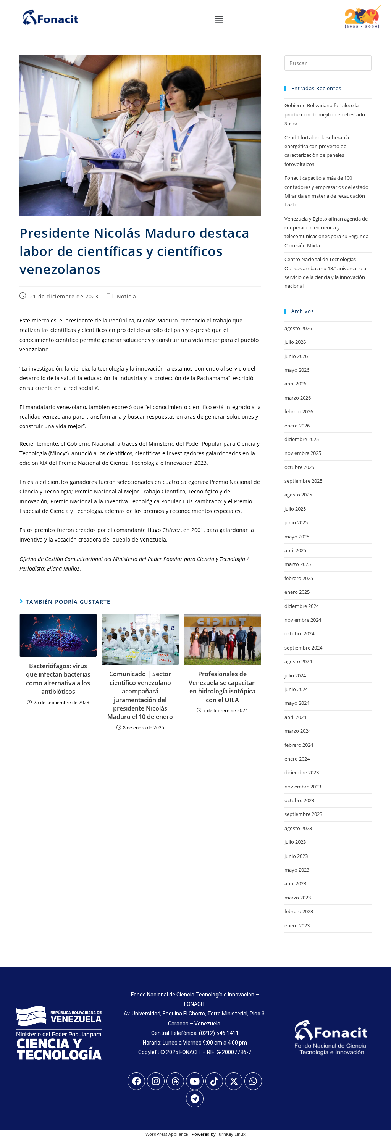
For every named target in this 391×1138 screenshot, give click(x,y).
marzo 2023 (297, 897)
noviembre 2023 (302, 786)
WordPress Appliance (166, 1134)
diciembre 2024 (301, 606)
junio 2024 (296, 689)
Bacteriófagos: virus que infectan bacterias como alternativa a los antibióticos (58, 679)
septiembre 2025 (303, 480)
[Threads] (175, 1081)
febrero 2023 (298, 911)
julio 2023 (295, 841)
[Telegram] (195, 1098)
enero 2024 (297, 758)
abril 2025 (295, 550)
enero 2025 (297, 591)
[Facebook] (136, 1081)
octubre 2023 (299, 800)
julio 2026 (295, 341)
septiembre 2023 (303, 814)
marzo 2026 (297, 397)
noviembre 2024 (302, 619)
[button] (218, 19)
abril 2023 (295, 883)
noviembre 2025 (302, 453)
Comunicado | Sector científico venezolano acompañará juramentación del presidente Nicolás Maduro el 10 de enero (140, 695)
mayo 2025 (296, 536)
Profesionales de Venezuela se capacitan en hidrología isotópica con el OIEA (222, 687)
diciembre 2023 (301, 772)
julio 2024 (295, 675)
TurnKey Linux (231, 1134)
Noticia (126, 296)
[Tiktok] (214, 1081)
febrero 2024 (298, 744)
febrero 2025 (298, 578)
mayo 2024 (296, 703)
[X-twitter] (233, 1081)
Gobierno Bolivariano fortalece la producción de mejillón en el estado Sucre (324, 114)
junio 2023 (296, 856)
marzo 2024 (297, 730)
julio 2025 (295, 508)
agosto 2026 (298, 328)
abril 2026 (295, 383)
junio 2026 (296, 356)
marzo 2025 (297, 564)
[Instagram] (156, 1081)
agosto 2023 (298, 828)
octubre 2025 (299, 467)
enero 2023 (297, 925)
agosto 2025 (298, 494)
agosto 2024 (298, 661)
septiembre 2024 (303, 647)
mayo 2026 (296, 369)
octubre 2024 (299, 633)
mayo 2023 (296, 869)
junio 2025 (296, 522)
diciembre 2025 (301, 439)
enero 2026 (297, 425)
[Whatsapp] (253, 1081)
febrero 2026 (298, 411)
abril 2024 (295, 717)
